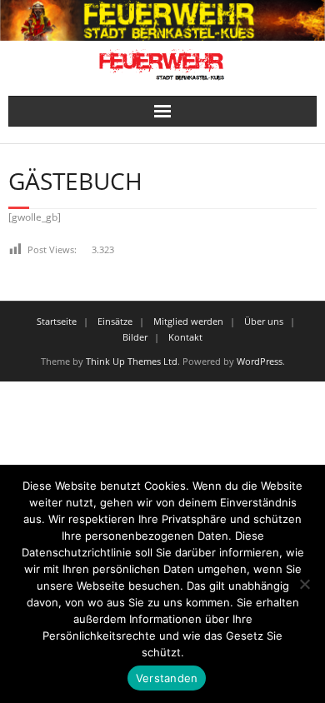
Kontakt (185, 337)
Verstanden (167, 678)
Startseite (57, 321)
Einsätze (115, 321)
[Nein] (304, 584)
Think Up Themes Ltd (132, 361)
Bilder (135, 337)
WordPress (259, 361)
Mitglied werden (188, 321)
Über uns (263, 321)
